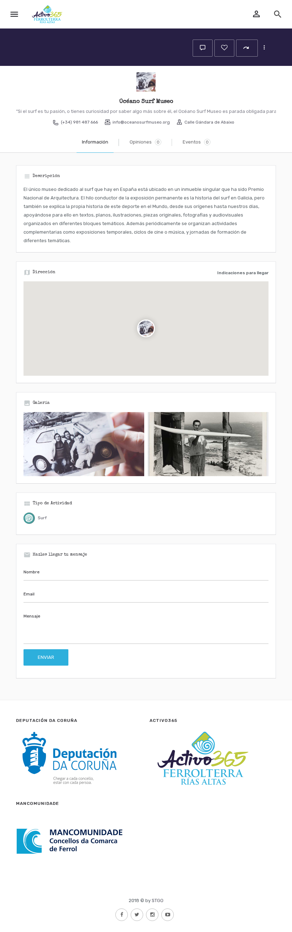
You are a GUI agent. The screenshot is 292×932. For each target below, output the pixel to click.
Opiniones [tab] (145, 142)
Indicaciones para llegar (242, 272)
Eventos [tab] (196, 142)
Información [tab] (95, 142)
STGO (157, 900)
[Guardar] (224, 48)
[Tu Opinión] (203, 48)
